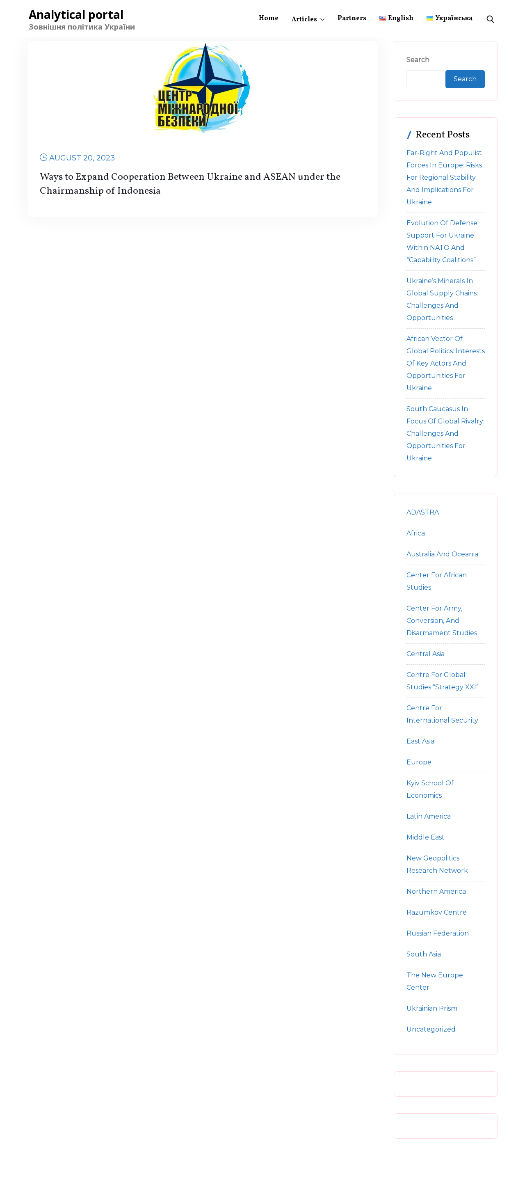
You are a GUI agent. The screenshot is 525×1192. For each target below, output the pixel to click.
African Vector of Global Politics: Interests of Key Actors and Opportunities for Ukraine (445, 363)
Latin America (428, 816)
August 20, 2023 (82, 157)
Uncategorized (431, 1029)
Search (417, 60)
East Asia (420, 741)
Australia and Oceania (442, 554)
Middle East (425, 837)
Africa (415, 533)
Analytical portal (76, 14)
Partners (352, 18)
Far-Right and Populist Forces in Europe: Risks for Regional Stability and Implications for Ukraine (444, 177)
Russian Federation (437, 933)
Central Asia (425, 654)
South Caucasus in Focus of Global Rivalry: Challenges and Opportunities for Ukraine (445, 433)
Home (268, 18)
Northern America (436, 891)
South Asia (423, 954)
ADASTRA (422, 512)
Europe (418, 762)
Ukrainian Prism (431, 1008)
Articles (304, 19)
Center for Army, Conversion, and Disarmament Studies (441, 620)
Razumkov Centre (436, 912)
